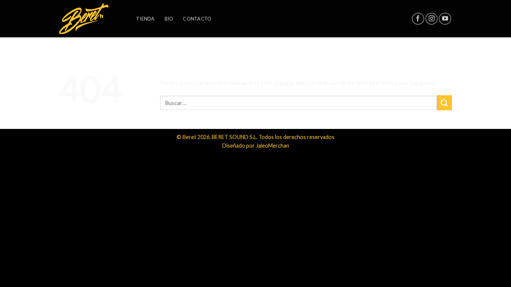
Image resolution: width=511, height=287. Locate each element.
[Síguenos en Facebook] (418, 19)
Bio (169, 19)
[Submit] (444, 102)
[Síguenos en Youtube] (445, 19)
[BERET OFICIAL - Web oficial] (92, 18)
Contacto (197, 19)
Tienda (145, 19)
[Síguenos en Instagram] (431, 19)
